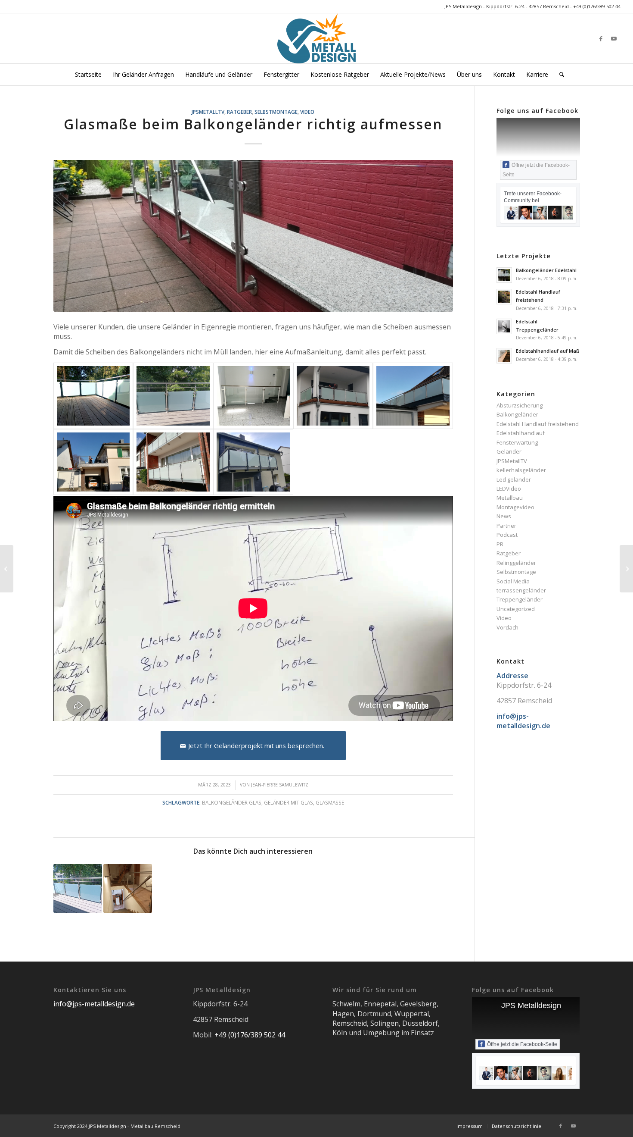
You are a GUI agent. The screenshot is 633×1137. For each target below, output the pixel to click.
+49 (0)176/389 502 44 (597, 6)
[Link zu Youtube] (614, 38)
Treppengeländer (519, 599)
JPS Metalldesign (531, 1005)
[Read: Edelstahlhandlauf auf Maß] (504, 355)
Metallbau (509, 497)
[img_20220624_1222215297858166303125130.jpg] (253, 396)
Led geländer (513, 479)
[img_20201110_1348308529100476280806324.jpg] (93, 462)
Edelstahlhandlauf (520, 433)
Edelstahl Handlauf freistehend (537, 424)
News (503, 516)
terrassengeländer (521, 590)
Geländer (508, 451)
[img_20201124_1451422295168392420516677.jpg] (413, 396)
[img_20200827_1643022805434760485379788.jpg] (253, 462)
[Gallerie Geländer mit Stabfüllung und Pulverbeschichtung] (626, 568)
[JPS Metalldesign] (316, 38)
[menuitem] (88, 74)
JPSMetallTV (208, 111)
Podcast (507, 535)
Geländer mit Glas (288, 802)
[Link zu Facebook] (601, 38)
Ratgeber (239, 111)
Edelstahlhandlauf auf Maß (548, 351)
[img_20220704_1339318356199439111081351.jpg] (173, 396)
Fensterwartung (517, 442)
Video (307, 111)
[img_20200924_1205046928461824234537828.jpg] (173, 462)
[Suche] (559, 74)
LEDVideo (508, 488)
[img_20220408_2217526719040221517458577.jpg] (333, 396)
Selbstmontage (276, 111)
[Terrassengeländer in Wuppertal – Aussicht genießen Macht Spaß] (77, 888)
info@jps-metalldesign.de (94, 1004)
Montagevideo (515, 507)
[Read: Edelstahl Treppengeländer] (504, 326)
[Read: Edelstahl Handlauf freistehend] (504, 296)
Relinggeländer (516, 563)
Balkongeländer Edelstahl (546, 270)
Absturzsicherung (519, 405)
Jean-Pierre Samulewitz (279, 785)
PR (499, 544)
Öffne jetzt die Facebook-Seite (536, 170)
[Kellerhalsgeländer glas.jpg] (253, 236)
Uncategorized (515, 609)
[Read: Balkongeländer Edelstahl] (504, 275)
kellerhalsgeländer (521, 470)
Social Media (513, 581)
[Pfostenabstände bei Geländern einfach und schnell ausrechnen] (6, 568)
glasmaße (330, 802)
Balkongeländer (517, 414)
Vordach (507, 627)
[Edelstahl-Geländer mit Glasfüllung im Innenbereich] (127, 888)
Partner (506, 525)
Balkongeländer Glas (231, 802)
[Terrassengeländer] (93, 396)
